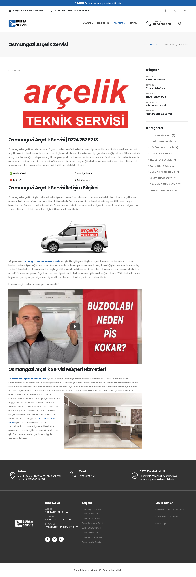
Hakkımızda (103, 23)
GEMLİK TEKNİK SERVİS (161, 141)
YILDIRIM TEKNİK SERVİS (161, 190)
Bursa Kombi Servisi (91, 542)
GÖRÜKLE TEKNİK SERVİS (162, 147)
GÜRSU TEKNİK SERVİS (161, 153)
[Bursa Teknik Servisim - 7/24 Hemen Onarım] (17, 23)
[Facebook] (165, 10)
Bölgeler (118, 23)
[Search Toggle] (180, 24)
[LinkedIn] (184, 10)
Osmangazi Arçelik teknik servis (41, 261)
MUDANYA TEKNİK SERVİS (162, 172)
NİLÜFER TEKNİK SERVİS (161, 178)
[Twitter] (175, 10)
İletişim (133, 23)
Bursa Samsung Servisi (93, 523)
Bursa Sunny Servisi (91, 528)
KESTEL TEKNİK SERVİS (160, 165)
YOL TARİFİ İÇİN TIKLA (56, 512)
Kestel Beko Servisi (156, 79)
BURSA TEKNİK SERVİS (160, 135)
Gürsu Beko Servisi (156, 105)
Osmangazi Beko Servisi (159, 113)
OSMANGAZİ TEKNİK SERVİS (163, 184)
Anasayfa (88, 23)
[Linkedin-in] (61, 539)
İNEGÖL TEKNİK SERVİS (161, 159)
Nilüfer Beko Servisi (156, 96)
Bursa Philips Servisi (91, 532)
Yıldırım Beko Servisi (156, 88)
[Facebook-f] (47, 539)
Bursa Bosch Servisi (91, 513)
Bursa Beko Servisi (91, 518)
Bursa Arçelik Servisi (91, 510)
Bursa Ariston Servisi (92, 537)
